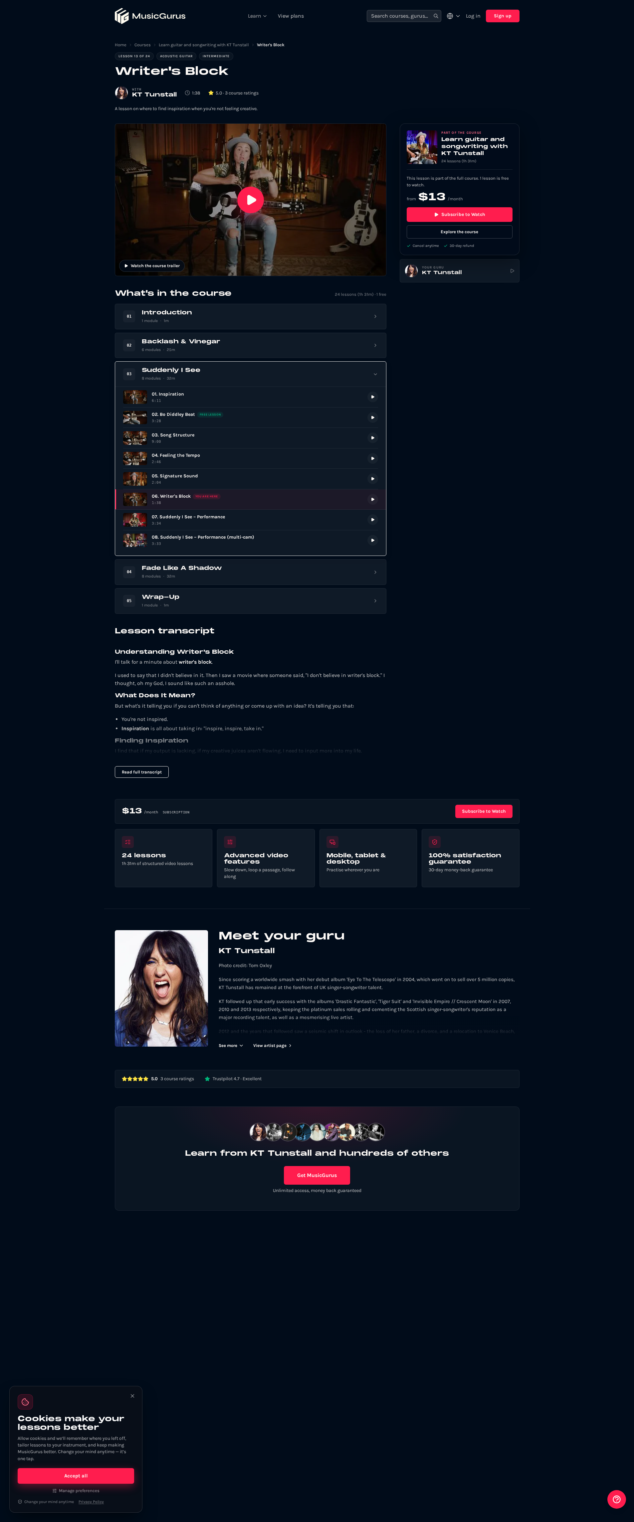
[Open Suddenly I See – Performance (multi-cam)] (250, 540)
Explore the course (459, 231)
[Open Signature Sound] (250, 479)
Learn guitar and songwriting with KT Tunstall (204, 45)
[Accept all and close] (132, 1396)
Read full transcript (142, 771)
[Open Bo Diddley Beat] (250, 418)
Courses (142, 45)
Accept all (76, 1476)
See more (228, 1045)
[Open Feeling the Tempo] (250, 458)
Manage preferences (79, 1490)
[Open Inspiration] (250, 397)
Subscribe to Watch (463, 214)
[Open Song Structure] (250, 438)
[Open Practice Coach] (616, 1499)
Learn (254, 16)
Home (120, 45)
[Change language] (454, 16)
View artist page (270, 1045)
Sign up (503, 16)
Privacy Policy (91, 1501)
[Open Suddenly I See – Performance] (250, 520)
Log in (473, 16)
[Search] (436, 16)
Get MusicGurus (317, 1175)
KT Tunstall (154, 95)
